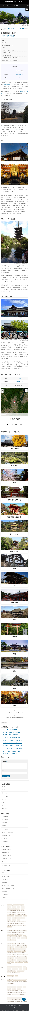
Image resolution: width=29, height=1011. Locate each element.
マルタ (9, 923)
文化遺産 (16, 5)
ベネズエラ (25, 981)
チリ (12, 981)
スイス (23, 912)
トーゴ (26, 954)
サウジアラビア (10, 970)
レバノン (17, 972)
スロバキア (19, 914)
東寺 (21, 317)
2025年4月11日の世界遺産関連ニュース (12, 751)
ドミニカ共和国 (10, 992)
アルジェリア (10, 943)
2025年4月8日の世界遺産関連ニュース (12, 753)
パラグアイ (16, 981)
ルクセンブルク (14, 925)
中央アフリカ (21, 961)
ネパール (21, 934)
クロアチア (9, 912)
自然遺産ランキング (6, 855)
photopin (24, 25)
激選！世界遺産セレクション (8, 888)
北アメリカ (4, 793)
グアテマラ (9, 988)
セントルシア (21, 990)
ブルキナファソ (24, 956)
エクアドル (19, 979)
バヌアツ (15, 999)
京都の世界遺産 (4, 722)
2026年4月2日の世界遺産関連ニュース (12, 729)
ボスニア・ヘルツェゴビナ (12, 921)
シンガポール (14, 932)
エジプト (22, 943)
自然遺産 (23, 5)
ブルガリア (9, 919)
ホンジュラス (22, 994)
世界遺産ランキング (6, 849)
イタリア (9, 908)
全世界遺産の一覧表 (6, 835)
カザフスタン (25, 930)
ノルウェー (25, 916)
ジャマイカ (19, 988)
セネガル (23, 952)
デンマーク (16, 916)
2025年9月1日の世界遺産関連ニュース (12, 737)
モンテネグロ (17, 923)
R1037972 (20, 263)
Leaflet (3, 413)
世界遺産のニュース (6, 898)
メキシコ (16, 976)
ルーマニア (20, 925)
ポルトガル (18, 921)
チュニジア (22, 954)
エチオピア (9, 945)
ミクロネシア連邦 (24, 1001)
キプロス (14, 910)
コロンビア (24, 979)
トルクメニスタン (15, 934)
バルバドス (9, 994)
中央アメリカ (5, 796)
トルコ (18, 970)
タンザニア (14, 954)
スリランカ (19, 932)
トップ (3, 5)
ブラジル (20, 981)
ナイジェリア (10, 956)
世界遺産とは (5, 841)
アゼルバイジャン (21, 905)
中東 (3, 802)
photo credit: (5, 24)
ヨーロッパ (4, 786)
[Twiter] (14, 1007)
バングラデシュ (10, 936)
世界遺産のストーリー (7, 894)
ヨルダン (13, 972)
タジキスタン (10, 934)
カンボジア (9, 932)
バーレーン (22, 970)
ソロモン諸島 (20, 997)
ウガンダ (18, 943)
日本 (20, 77)
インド (9, 930)
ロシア (24, 925)
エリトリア (14, 945)
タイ (23, 932)
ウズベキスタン (18, 930)
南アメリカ (4, 799)
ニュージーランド (10, 999)
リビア (9, 961)
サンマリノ (14, 912)
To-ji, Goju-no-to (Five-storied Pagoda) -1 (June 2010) (18, 24)
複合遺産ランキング (6, 858)
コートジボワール (10, 950)
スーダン (19, 952)
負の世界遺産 (5, 829)
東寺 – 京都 (18, 161)
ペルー (9, 983)
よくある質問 (5, 838)
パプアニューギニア (21, 999)
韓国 (14, 939)
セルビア (9, 916)
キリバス (15, 997)
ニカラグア (20, 992)
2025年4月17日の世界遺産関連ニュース (12, 745)
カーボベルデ (24, 945)
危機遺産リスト (5, 825)
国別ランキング (5, 861)
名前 (3, 770)
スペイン (14, 914)
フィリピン (20, 936)
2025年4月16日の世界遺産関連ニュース (12, 748)
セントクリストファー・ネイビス (13, 990)
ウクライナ (13, 908)
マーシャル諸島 (17, 1001)
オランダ (22, 908)
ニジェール (19, 956)
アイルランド (15, 905)
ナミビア (14, 956)
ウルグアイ (14, 979)
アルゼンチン (10, 979)
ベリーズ (17, 994)
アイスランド (10, 905)
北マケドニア (10, 927)
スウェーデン (10, 914)
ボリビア (12, 983)
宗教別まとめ (5, 879)
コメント (4, 761)
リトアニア (9, 925)
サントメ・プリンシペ (17, 950)
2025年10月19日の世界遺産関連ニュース (13, 734)
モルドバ (12, 923)
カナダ (13, 976)
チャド (18, 954)
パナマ (13, 994)
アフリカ (4, 805)
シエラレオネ (10, 952)
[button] (14, 401)
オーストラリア (10, 997)
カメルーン (19, 945)
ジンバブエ (14, 952)
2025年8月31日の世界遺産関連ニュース (12, 740)
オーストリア (10, 910)
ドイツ (21, 916)
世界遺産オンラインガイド (14, 2)
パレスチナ (9, 972)
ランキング (9, 5)
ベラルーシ (14, 919)
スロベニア (23, 914)
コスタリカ (14, 988)
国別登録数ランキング (7, 865)
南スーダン (9, 963)
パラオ (9, 1001)
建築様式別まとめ (6, 876)
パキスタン (15, 936)
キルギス (18, 910)
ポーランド (23, 921)
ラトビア (22, 923)
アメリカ (9, 976)
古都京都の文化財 (8, 36)
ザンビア (24, 950)
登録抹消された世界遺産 (7, 832)
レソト (16, 961)
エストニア (18, 908)
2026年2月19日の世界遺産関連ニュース (12, 732)
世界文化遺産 (5, 816)
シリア (15, 970)
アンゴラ (14, 943)
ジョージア (19, 912)
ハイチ (24, 992)
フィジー (12, 1001)
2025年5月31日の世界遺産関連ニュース (12, 743)
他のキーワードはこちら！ (8, 885)
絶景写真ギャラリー (6, 891)
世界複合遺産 (5, 822)
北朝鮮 (9, 939)
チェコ (13, 916)
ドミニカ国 (15, 992)
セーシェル (9, 954)
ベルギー (18, 919)
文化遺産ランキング (6, 852)
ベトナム (24, 936)
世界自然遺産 (5, 819)
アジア (3, 789)
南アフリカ (25, 961)
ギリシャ (22, 910)
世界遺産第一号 (5, 882)
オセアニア (4, 808)
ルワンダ (12, 961)
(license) (27, 25)
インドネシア (13, 930)
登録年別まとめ (5, 872)
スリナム (9, 981)
